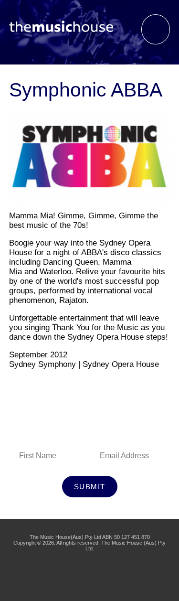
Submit (89, 487)
